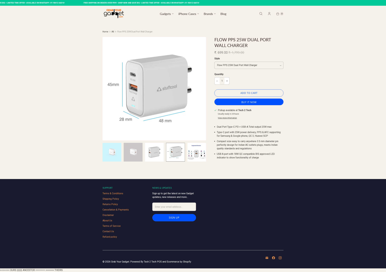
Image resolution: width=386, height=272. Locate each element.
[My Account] (269, 13)
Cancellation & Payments (116, 209)
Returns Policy (110, 204)
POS (159, 261)
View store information (227, 118)
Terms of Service (112, 226)
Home (105, 31)
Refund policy (110, 236)
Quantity (218, 74)
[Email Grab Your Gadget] (267, 258)
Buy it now (249, 102)
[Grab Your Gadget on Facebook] (273, 258)
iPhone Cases (187, 14)
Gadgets (165, 14)
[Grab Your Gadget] (114, 13)
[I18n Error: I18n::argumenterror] (112, 152)
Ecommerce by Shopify (179, 261)
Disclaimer (108, 215)
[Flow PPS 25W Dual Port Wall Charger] (154, 88)
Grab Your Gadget (120, 261)
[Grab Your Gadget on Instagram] (280, 258)
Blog (223, 14)
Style (217, 58)
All (113, 31)
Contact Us (108, 231)
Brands (208, 14)
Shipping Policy (111, 198)
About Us (107, 220)
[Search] (261, 13)
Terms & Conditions (113, 193)
